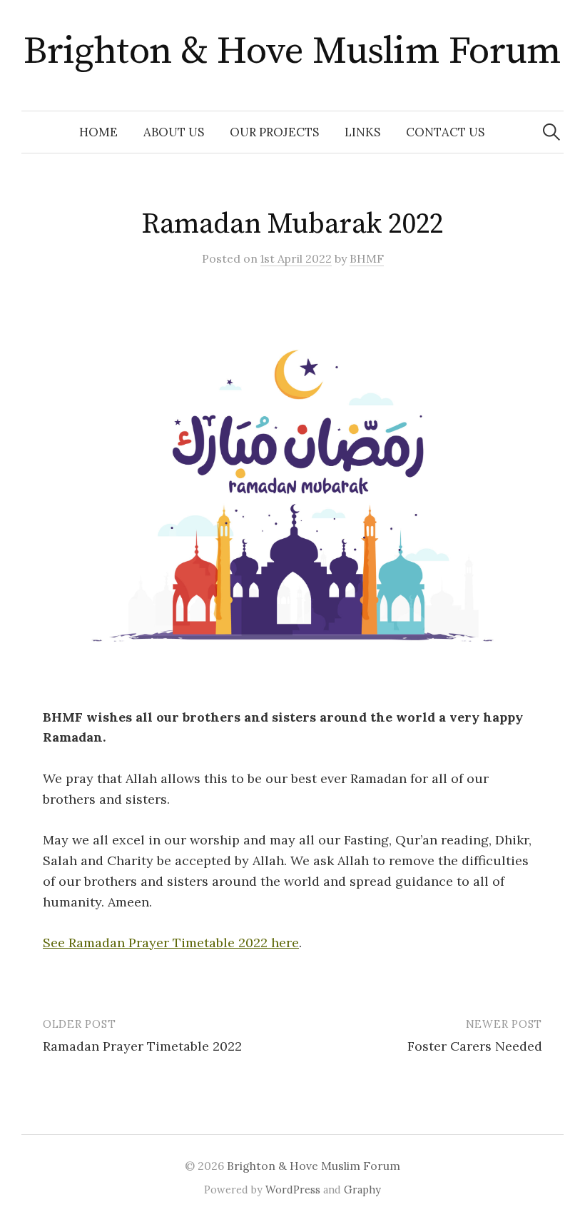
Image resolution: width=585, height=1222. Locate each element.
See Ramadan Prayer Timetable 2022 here (171, 942)
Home (98, 132)
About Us (173, 132)
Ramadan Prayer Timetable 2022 (142, 1046)
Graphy (362, 1189)
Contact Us (445, 132)
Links (362, 132)
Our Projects (274, 132)
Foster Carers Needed (474, 1046)
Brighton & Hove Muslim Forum (292, 51)
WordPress (292, 1189)
